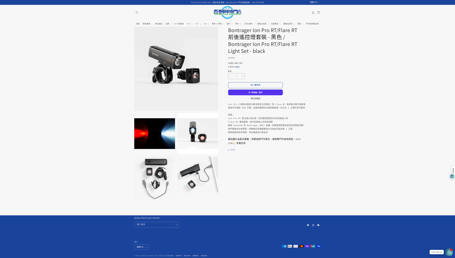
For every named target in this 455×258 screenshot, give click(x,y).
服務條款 (196, 256)
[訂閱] (176, 225)
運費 (237, 67)
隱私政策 (187, 256)
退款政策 (179, 256)
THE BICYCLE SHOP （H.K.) (149, 256)
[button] (137, 12)
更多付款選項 (255, 98)
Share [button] (232, 150)
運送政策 (204, 256)
